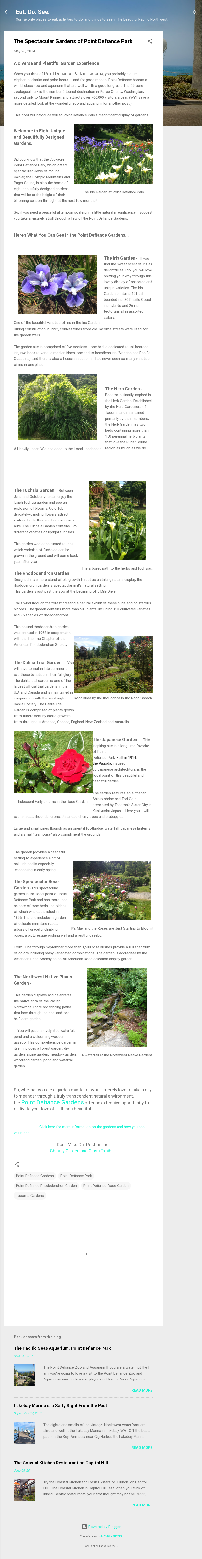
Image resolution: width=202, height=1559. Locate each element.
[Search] (195, 13)
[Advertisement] (182, 105)
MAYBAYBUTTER (111, 1536)
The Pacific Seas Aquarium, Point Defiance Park (62, 1348)
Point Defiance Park (76, 1176)
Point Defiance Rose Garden (106, 1186)
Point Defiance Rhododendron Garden (46, 1186)
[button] (150, 42)
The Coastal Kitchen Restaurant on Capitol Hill (61, 1462)
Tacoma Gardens (30, 1195)
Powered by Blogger (104, 1527)
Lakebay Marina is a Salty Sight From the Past (60, 1405)
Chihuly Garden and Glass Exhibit (82, 1150)
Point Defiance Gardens (52, 1102)
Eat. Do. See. (33, 11)
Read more (142, 1390)
